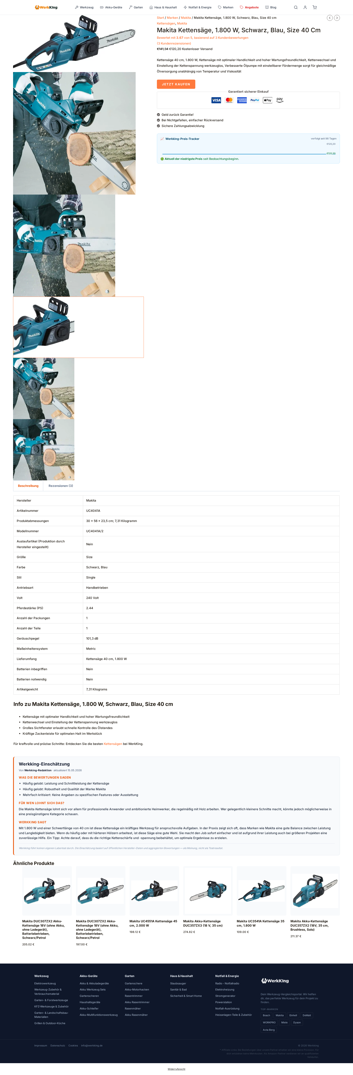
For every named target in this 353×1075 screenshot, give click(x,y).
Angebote (252, 7)
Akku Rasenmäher (136, 1014)
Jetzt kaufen (176, 84)
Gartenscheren (89, 995)
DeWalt (307, 1015)
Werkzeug (41, 976)
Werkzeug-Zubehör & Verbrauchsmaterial (48, 991)
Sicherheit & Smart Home (186, 995)
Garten (129, 976)
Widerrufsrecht (176, 1069)
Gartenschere (133, 983)
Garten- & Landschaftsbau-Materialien (51, 1015)
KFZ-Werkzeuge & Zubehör (51, 1006)
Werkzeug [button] (87, 7)
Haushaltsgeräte (90, 1002)
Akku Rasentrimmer (137, 1002)
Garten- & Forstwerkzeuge (51, 1000)
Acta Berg (269, 1029)
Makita (186, 18)
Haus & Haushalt (181, 976)
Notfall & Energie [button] (200, 7)
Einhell (293, 1015)
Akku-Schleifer (89, 1008)
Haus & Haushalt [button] (165, 7)
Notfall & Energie (227, 976)
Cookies (73, 1045)
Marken (172, 18)
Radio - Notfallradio (227, 983)
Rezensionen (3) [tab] (61, 486)
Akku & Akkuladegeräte (94, 983)
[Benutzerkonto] (305, 7)
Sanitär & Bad (178, 989)
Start (160, 18)
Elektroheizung (224, 989)
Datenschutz (57, 1045)
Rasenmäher (133, 1008)
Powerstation (223, 1002)
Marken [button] (228, 7)
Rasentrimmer (134, 995)
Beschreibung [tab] (28, 486)
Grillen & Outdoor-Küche (49, 1023)
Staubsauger (178, 983)
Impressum (40, 1045)
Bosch (266, 1015)
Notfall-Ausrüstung (227, 1008)
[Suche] (296, 7)
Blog (273, 7)
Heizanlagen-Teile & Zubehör (233, 1014)
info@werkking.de (92, 1045)
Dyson (297, 1022)
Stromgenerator (225, 995)
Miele (284, 1022)
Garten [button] (138, 7)
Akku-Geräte (88, 976)
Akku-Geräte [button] (113, 7)
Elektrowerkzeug (45, 983)
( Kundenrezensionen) (174, 43)
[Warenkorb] (315, 7)
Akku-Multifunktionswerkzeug (99, 1014)
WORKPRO (269, 1022)
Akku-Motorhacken (137, 989)
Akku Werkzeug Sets (93, 989)
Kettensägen (166, 23)
